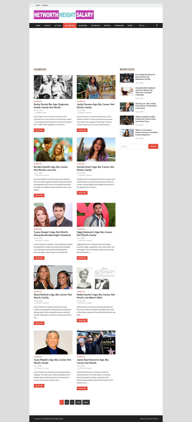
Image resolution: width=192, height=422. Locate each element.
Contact (149, 419)
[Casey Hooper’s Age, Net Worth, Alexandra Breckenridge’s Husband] (53, 215)
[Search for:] (139, 146)
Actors (57, 25)
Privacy (155, 419)
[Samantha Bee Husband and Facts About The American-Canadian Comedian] (127, 88)
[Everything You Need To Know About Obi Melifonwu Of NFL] (127, 75)
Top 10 (141, 25)
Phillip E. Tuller (41, 112)
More (130, 25)
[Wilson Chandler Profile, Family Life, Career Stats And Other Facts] (127, 117)
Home (38, 25)
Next (86, 402)
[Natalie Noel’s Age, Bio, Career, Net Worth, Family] (96, 150)
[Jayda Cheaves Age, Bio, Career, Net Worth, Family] (96, 88)
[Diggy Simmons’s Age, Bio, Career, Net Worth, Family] (96, 215)
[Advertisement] (96, 48)
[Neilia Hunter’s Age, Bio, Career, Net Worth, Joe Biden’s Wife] (96, 278)
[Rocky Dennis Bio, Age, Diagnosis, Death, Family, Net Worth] (53, 88)
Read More (39, 130)
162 (78, 402)
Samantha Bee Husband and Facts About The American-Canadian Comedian (145, 91)
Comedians (119, 25)
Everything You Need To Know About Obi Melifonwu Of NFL (145, 76)
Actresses (95, 25)
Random (45, 5)
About (143, 419)
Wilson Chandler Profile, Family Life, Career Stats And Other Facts (145, 119)
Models (107, 25)
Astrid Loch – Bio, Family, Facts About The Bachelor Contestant (146, 105)
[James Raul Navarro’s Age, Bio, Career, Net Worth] (96, 343)
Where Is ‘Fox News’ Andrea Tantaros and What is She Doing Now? (146, 132)
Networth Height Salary (55, 419)
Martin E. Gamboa (86, 112)
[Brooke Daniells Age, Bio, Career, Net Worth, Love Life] (53, 150)
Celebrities (70, 25)
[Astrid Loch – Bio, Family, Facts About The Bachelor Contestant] (127, 104)
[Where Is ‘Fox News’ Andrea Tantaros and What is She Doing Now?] (127, 130)
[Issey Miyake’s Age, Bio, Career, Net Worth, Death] (53, 343)
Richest (38, 5)
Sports (47, 25)
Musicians (83, 25)
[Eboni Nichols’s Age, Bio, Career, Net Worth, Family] (53, 278)
